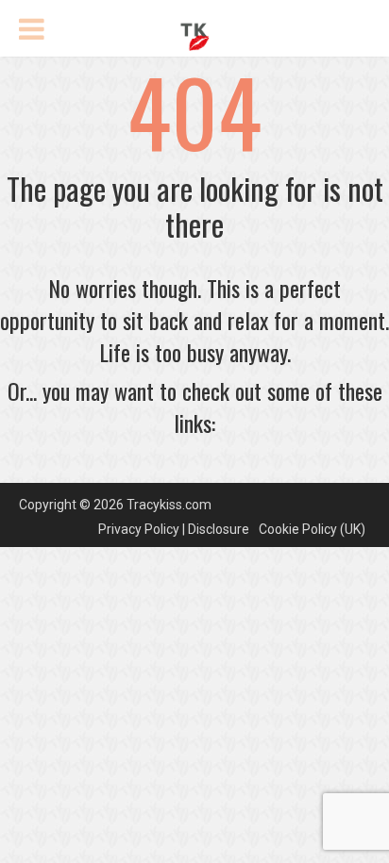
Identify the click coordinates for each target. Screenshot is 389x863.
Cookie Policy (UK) (312, 529)
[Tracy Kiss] (194, 34)
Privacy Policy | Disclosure (173, 529)
